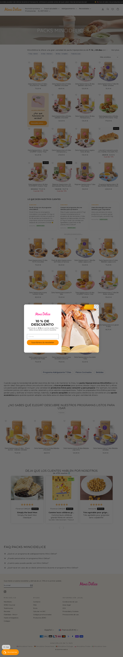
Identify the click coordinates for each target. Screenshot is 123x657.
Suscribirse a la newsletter (42, 342)
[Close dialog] (96, 307)
